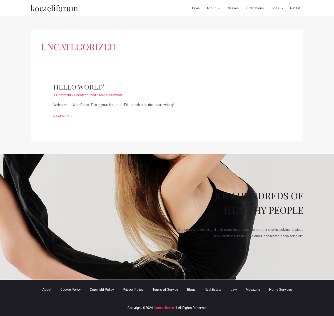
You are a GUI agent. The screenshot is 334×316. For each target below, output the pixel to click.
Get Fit (295, 8)
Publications (255, 8)
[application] (218, 8)
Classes (233, 8)
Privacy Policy (133, 290)
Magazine (253, 290)
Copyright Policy (102, 290)
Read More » (62, 117)
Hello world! (79, 86)
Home (195, 8)
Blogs (275, 8)
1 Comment (62, 95)
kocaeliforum (54, 8)
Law (234, 290)
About (211, 8)
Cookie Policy (70, 290)
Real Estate (213, 290)
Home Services (280, 290)
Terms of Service (165, 290)
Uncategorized (85, 95)
